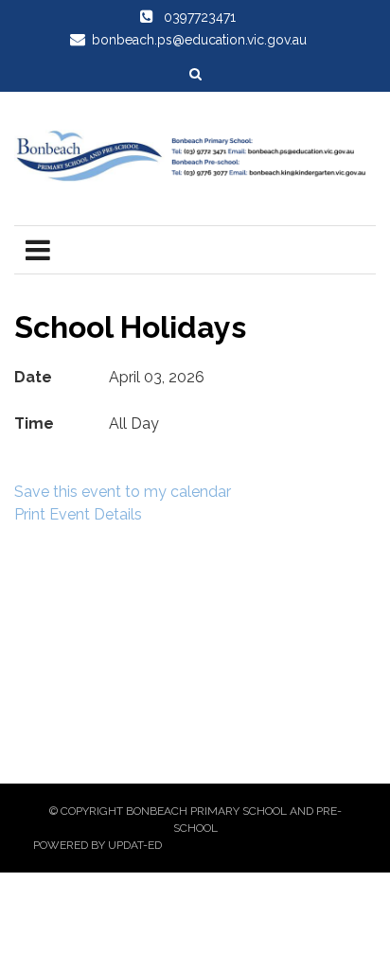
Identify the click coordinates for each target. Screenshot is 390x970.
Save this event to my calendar (122, 492)
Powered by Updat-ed (97, 845)
